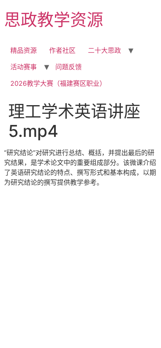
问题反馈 (68, 67)
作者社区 (62, 50)
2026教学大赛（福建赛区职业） (58, 83)
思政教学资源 (53, 19)
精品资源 (23, 50)
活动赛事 (23, 67)
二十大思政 (104, 50)
